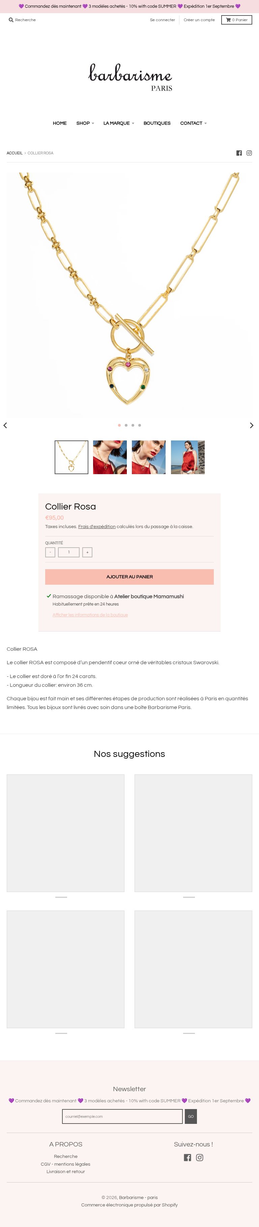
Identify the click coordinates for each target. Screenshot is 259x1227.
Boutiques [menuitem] (157, 123)
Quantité (54, 543)
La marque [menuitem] (117, 123)
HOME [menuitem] (60, 123)
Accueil (15, 153)
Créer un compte (199, 20)
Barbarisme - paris (138, 1197)
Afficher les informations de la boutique (90, 615)
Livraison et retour (66, 1171)
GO (191, 1116)
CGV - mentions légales (65, 1164)
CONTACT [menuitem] (191, 123)
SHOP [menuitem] (83, 123)
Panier (240, 20)
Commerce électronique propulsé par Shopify (129, 1205)
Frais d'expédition (97, 526)
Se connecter (162, 20)
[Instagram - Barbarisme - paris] (249, 153)
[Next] (251, 425)
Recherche (66, 1156)
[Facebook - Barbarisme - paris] (239, 153)
